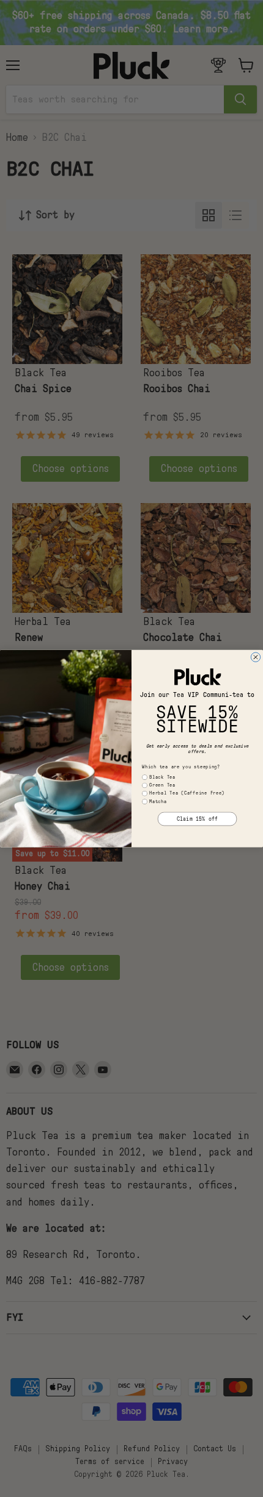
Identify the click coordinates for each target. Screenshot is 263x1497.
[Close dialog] (255, 657)
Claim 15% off (197, 819)
